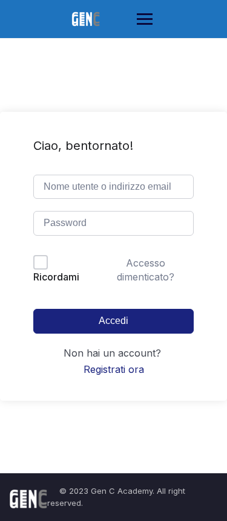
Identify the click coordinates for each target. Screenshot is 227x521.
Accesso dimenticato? (145, 269)
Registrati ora (114, 369)
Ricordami (56, 277)
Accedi (113, 321)
